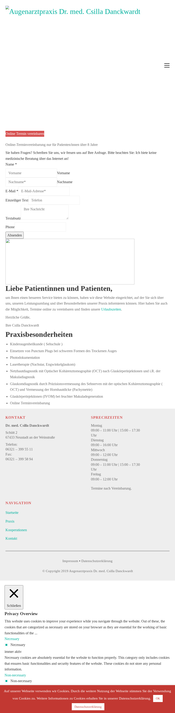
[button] (167, 65)
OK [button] (158, 698)
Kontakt (11, 538)
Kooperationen (16, 530)
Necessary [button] (12, 639)
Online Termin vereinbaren (24, 134)
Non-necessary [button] (15, 675)
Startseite (11, 513)
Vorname (63, 173)
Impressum (70, 561)
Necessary (17, 645)
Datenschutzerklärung (97, 561)
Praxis (9, 521)
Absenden (14, 235)
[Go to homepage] (72, 65)
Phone (10, 227)
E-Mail (11, 191)
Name (11, 164)
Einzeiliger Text (16, 200)
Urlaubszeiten (111, 309)
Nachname (64, 182)
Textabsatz (13, 218)
